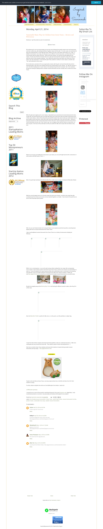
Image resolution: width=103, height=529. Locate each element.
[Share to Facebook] (58, 397)
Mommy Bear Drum (45, 286)
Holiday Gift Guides (57, 24)
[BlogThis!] (55, 397)
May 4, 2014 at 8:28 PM (40, 443)
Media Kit (76, 24)
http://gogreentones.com (34, 274)
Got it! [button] (96, 2)
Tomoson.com (63, 392)
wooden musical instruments (52, 400)
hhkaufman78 (33, 425)
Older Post (73, 495)
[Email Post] (51, 397)
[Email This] (53, 397)
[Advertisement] (51, 481)
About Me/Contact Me (29, 24)
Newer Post (30, 495)
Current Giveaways (67, 24)
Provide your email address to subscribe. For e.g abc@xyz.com (86, 57)
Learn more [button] (48, 2)
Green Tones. (49, 399)
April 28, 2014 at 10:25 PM (40, 415)
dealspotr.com (51, 513)
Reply (31, 411)
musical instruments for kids (70, 399)
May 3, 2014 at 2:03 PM (44, 434)
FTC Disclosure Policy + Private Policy (43, 24)
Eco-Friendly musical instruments (38, 399)
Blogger (60, 526)
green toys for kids (57, 399)
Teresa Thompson (34, 434)
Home (51, 495)
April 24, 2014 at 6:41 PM (39, 407)
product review (30, 400)
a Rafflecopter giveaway (31, 389)
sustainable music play (39, 400)
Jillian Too (32, 443)
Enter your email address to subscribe (86, 49)
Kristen (31, 407)
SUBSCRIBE (87, 63)
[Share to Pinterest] (60, 397)
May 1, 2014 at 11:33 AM (42, 425)
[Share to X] (57, 397)
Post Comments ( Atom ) (54, 500)
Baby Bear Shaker (34, 316)
